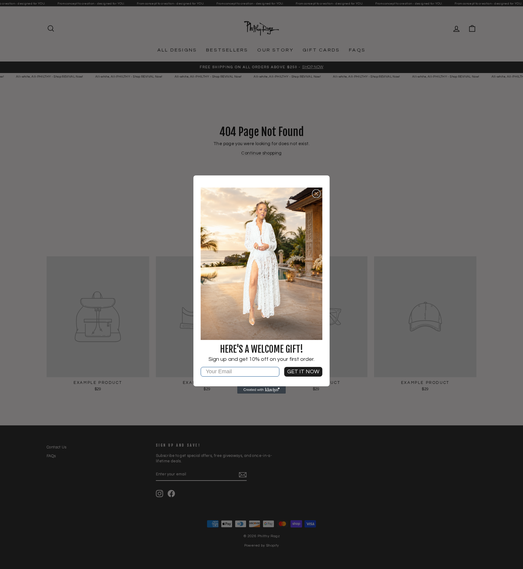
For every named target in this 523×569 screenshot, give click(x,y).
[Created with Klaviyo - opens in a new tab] (261, 390)
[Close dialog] (316, 193)
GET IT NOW (303, 371)
